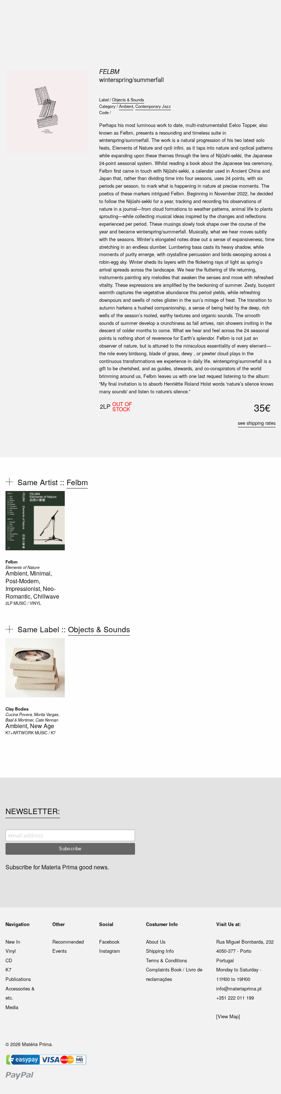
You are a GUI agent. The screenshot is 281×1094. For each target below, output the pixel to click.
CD (8, 960)
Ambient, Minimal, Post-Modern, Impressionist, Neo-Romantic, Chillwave (32, 584)
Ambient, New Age (29, 726)
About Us (155, 941)
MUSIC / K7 (45, 732)
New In (12, 941)
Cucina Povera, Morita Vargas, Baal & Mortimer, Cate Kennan (32, 717)
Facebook (109, 941)
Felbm (109, 71)
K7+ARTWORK (19, 732)
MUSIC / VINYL (27, 603)
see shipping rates (257, 422)
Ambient (126, 106)
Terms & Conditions (166, 960)
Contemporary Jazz (153, 106)
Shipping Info (160, 950)
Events (59, 950)
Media (11, 1007)
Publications (18, 978)
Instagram (109, 950)
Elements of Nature (22, 567)
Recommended (68, 941)
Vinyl (10, 950)
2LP (8, 603)
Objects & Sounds (128, 99)
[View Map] (228, 1016)
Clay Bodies (17, 709)
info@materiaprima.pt (239, 988)
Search (266, 36)
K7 (8, 969)
